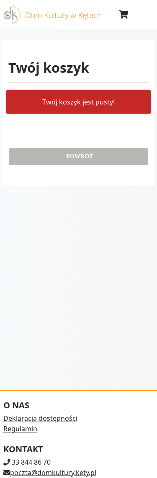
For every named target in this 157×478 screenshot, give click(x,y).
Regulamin (20, 428)
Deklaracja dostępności (40, 418)
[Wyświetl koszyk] (123, 15)
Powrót (78, 156)
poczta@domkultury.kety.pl (53, 472)
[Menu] (144, 15)
